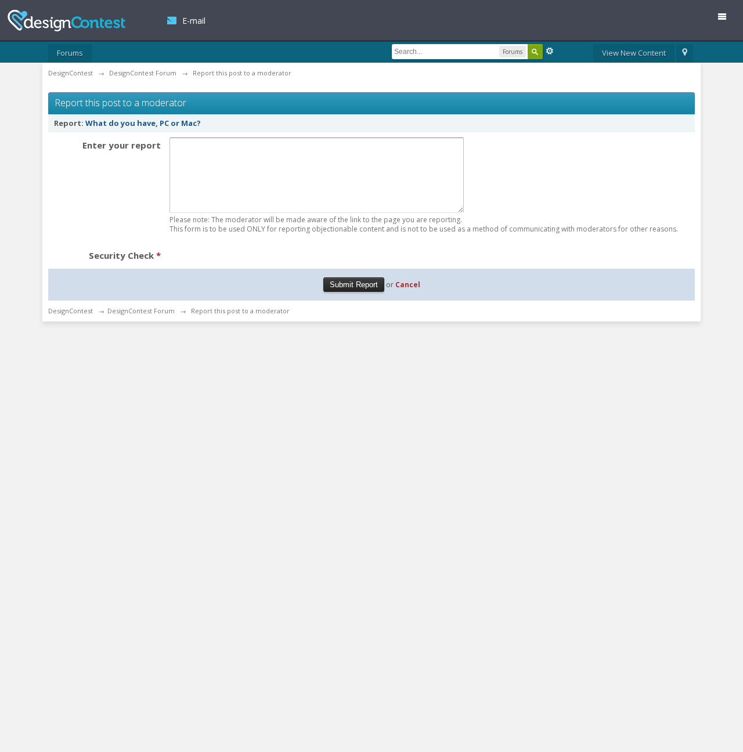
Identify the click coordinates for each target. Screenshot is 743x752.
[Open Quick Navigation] (684, 53)
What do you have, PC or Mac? (143, 123)
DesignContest (66, 20)
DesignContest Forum (141, 310)
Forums (70, 53)
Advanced (549, 51)
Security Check (125, 255)
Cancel (407, 284)
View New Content (634, 53)
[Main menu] (726, 19)
